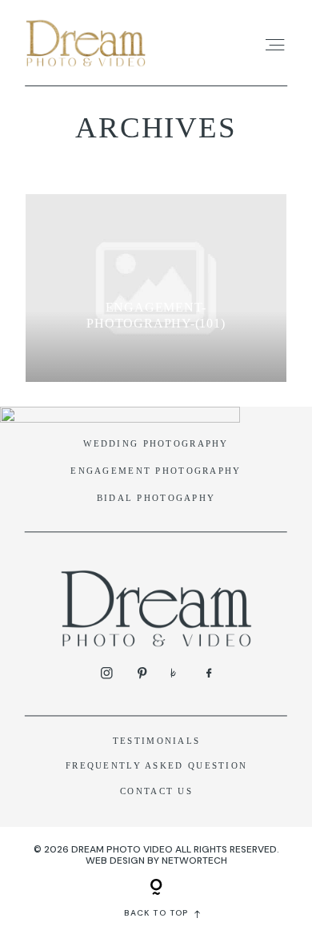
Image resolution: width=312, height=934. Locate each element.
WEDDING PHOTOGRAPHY (155, 443)
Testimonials (156, 740)
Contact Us (156, 791)
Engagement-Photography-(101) (155, 315)
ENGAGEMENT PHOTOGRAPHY (155, 470)
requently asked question (159, 765)
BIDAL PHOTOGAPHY (156, 498)
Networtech (194, 860)
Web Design (115, 860)
